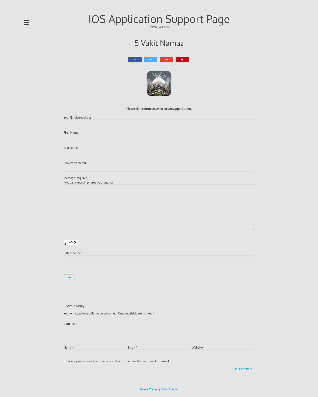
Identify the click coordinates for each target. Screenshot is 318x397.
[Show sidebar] (26, 22)
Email (132, 347)
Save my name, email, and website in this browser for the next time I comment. (118, 361)
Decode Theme (148, 389)
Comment (70, 323)
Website (197, 347)
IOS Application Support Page (159, 18)
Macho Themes (169, 389)
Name (69, 347)
